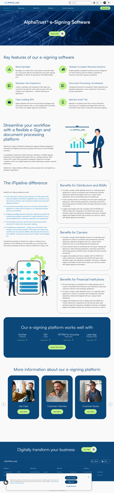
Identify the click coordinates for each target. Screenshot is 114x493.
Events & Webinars (35, 472)
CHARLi (19, 472)
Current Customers (68, 8)
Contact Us (100, 475)
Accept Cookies (71, 477)
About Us (36, 8)
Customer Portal (88, 472)
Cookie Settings (71, 486)
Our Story (59, 472)
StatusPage (100, 472)
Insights (46, 472)
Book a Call (54, 34)
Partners (50, 8)
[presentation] (4, 404)
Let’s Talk (87, 449)
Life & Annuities (7, 472)
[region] (49, 482)
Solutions (6, 8)
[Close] (88, 477)
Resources (21, 8)
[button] (5, 482)
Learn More (23, 411)
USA (97, 3)
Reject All (71, 482)
